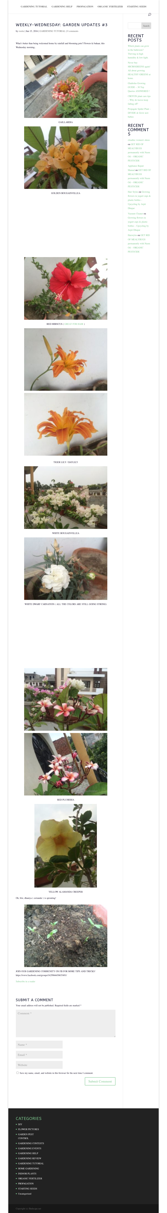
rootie (21, 31)
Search (146, 25)
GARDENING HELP (62, 6)
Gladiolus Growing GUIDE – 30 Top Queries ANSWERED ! (139, 87)
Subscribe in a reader (25, 981)
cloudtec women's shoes (139, 139)
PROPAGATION (85, 6)
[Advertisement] (65, 228)
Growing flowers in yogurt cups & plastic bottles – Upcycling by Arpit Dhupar (139, 200)
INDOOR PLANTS (27, 1173)
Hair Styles (133, 191)
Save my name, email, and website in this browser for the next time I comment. (56, 1072)
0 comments (72, 31)
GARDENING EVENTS (29, 1148)
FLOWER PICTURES (28, 1129)
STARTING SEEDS (136, 6)
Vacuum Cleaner (135, 213)
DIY (20, 1124)
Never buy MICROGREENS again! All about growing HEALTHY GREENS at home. (139, 70)
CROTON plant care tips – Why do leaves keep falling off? (139, 100)
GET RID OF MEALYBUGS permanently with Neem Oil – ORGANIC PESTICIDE (139, 152)
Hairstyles (132, 235)
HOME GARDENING (28, 1168)
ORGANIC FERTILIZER (110, 6)
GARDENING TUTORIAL (34, 6)
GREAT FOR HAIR (73, 323)
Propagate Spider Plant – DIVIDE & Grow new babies (139, 112)
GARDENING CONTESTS (31, 1143)
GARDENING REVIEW (29, 1158)
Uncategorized (24, 1193)
